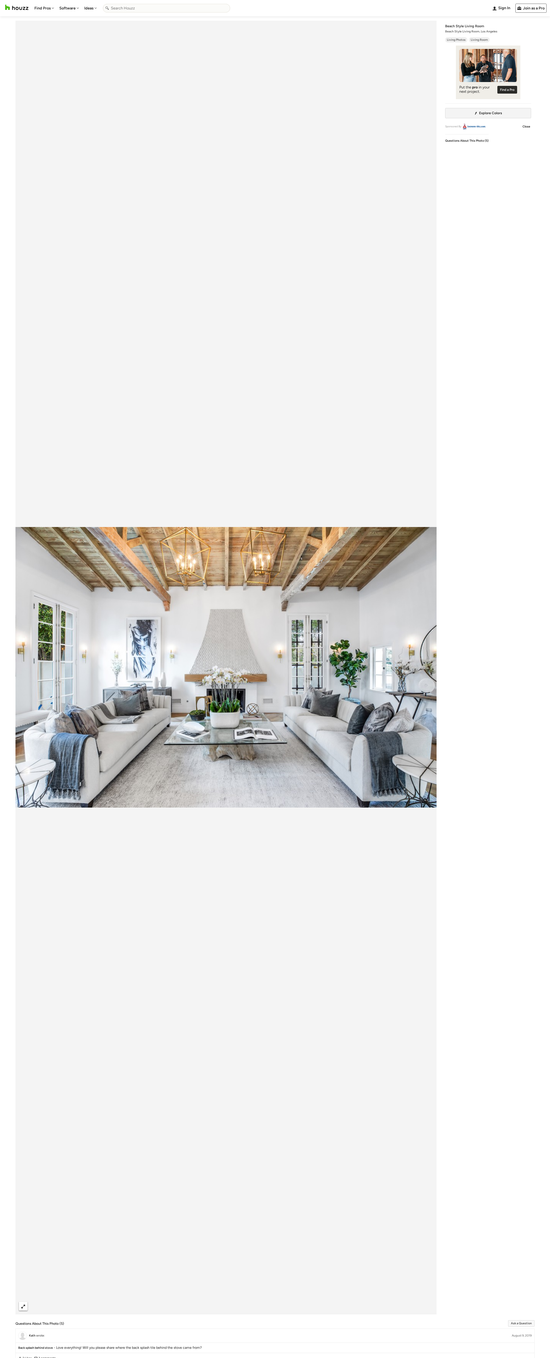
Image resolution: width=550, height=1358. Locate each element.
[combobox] (166, 8)
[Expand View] (23, 1306)
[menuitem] (44, 8)
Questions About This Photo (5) (467, 141)
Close (526, 126)
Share (217, 1306)
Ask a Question (521, 1323)
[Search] (107, 8)
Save (240, 1306)
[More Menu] (429, 1306)
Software (67, 8)
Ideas (88, 8)
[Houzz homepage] (16, 7)
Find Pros (42, 8)
